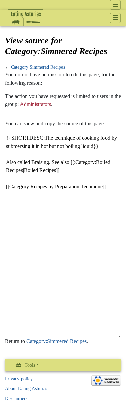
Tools (30, 365)
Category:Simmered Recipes (38, 67)
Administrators (35, 104)
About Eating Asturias (26, 388)
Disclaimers (16, 398)
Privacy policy (19, 378)
